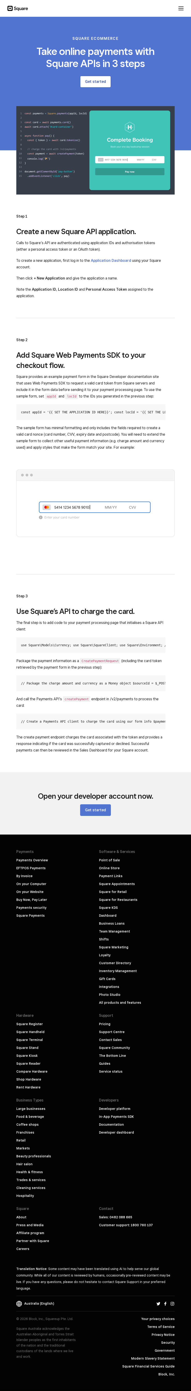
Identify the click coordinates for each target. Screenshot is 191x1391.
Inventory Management (118, 971)
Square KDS (108, 907)
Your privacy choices (158, 1319)
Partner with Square (32, 1241)
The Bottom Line (112, 1056)
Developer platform (114, 1109)
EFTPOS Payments (31, 868)
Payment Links (111, 876)
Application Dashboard (111, 260)
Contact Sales (110, 1040)
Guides (104, 1063)
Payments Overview (32, 860)
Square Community (114, 1048)
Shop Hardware (28, 1079)
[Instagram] (172, 1303)
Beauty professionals (33, 1156)
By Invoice (24, 876)
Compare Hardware (32, 1071)
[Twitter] (158, 1303)
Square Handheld (30, 1032)
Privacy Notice (163, 1335)
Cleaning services (30, 1188)
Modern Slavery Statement (153, 1358)
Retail (21, 1140)
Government (165, 1350)
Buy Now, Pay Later (31, 900)
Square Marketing (113, 947)
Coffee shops (27, 1124)
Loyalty (104, 955)
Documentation (111, 1124)
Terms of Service (161, 1327)
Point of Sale (109, 860)
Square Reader (28, 1063)
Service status (111, 1071)
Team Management (114, 931)
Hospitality (25, 1196)
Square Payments (30, 915)
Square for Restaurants (118, 900)
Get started (95, 81)
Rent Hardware (28, 1087)
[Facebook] (165, 1303)
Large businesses (30, 1109)
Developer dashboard (116, 1132)
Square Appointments (117, 884)
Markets (23, 1148)
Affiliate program (30, 1233)
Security (168, 1342)
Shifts (104, 939)
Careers (22, 1249)
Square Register (29, 1024)
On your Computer (31, 884)
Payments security (31, 907)
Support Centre (112, 1032)
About (21, 1217)
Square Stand (27, 1048)
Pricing (104, 1024)
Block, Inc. (166, 1374)
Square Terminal (29, 1040)
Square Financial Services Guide (148, 1366)
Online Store (109, 868)
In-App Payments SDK (116, 1116)
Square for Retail (113, 892)
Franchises (25, 1132)
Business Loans (112, 923)
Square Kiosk (27, 1056)
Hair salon (24, 1164)
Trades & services (31, 1180)
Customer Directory (115, 963)
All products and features (120, 1002)
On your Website (30, 892)
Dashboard (107, 915)
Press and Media (30, 1225)
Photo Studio (109, 995)
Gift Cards (107, 979)
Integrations (109, 987)
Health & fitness (29, 1172)
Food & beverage (30, 1116)
